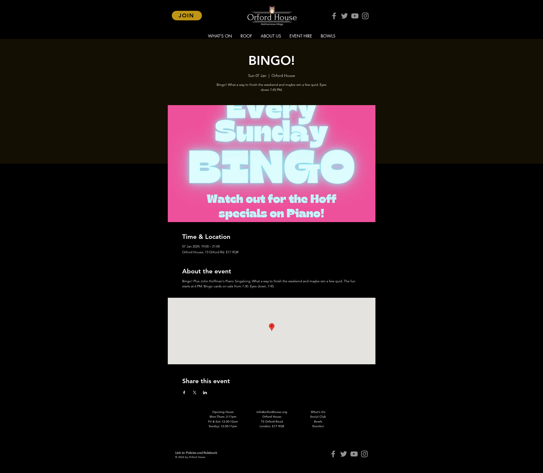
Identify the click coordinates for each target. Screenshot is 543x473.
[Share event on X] (195, 392)
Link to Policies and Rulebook (196, 453)
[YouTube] (354, 15)
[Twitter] (344, 15)
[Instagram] (365, 15)
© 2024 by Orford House (190, 457)
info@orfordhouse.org (271, 412)
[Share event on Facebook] (184, 392)
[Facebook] (334, 15)
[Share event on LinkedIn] (205, 392)
